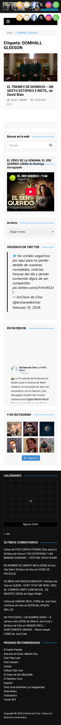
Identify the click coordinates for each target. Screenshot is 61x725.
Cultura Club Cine (13, 670)
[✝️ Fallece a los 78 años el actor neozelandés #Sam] (47, 445)
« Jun (7, 533)
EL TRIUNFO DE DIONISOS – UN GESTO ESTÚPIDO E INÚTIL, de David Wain (30, 91)
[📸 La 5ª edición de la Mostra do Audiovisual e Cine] (14, 429)
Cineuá (7, 666)
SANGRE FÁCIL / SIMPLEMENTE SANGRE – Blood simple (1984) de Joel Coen (27, 629)
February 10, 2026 (26, 308)
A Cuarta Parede (13, 649)
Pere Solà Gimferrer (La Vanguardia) (24, 687)
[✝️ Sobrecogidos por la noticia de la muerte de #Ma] (14, 445)
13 (30, 501)
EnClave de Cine (27, 367)
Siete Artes (10, 691)
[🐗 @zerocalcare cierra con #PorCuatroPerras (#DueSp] (30, 429)
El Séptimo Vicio (13, 678)
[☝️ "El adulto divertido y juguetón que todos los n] (30, 445)
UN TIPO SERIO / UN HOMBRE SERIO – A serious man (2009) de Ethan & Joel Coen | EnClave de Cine (28, 621)
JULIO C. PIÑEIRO (18, 100)
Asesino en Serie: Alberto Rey (21, 653)
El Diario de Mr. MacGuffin (18, 674)
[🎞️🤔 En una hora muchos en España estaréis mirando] (47, 429)
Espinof (8, 683)
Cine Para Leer (12, 657)
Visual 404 (10, 699)
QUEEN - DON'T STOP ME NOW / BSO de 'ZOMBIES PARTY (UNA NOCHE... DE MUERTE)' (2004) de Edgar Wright (30, 589)
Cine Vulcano (11, 662)
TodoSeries (10, 695)
